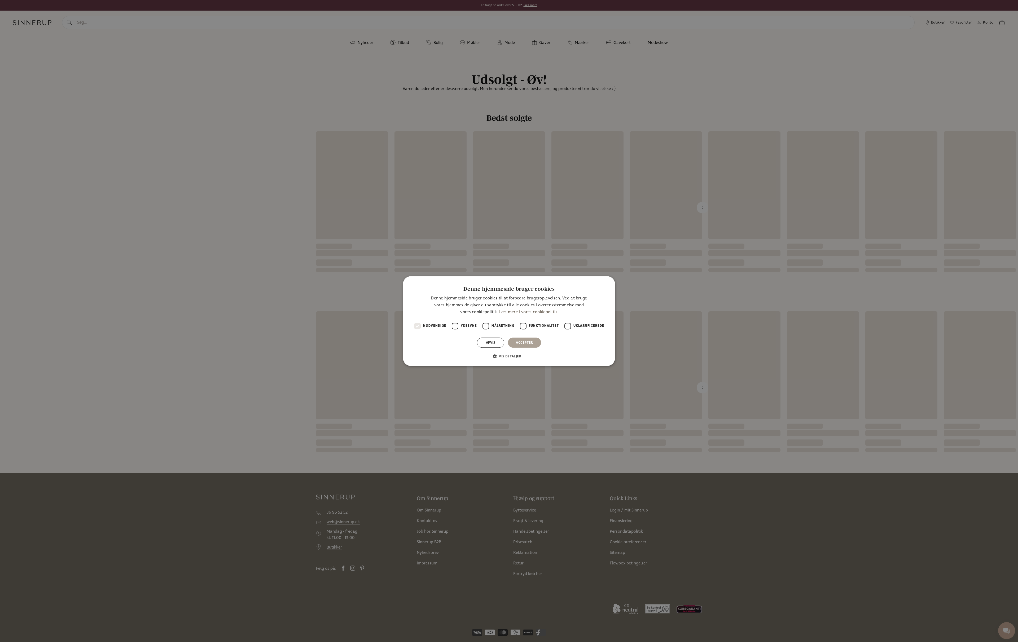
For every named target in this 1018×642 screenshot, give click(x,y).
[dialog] (509, 321)
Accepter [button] (524, 342)
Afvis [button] (490, 342)
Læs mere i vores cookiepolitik (528, 312)
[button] (509, 356)
